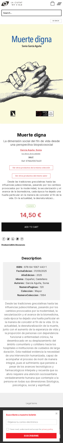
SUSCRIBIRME (31, 435)
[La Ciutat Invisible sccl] (12, 4)
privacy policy (47, 429)
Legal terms (31, 403)
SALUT (31, 157)
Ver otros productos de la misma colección (31, 168)
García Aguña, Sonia (31, 150)
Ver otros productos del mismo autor (31, 176)
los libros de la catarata (31, 154)
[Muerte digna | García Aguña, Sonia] (31, 74)
